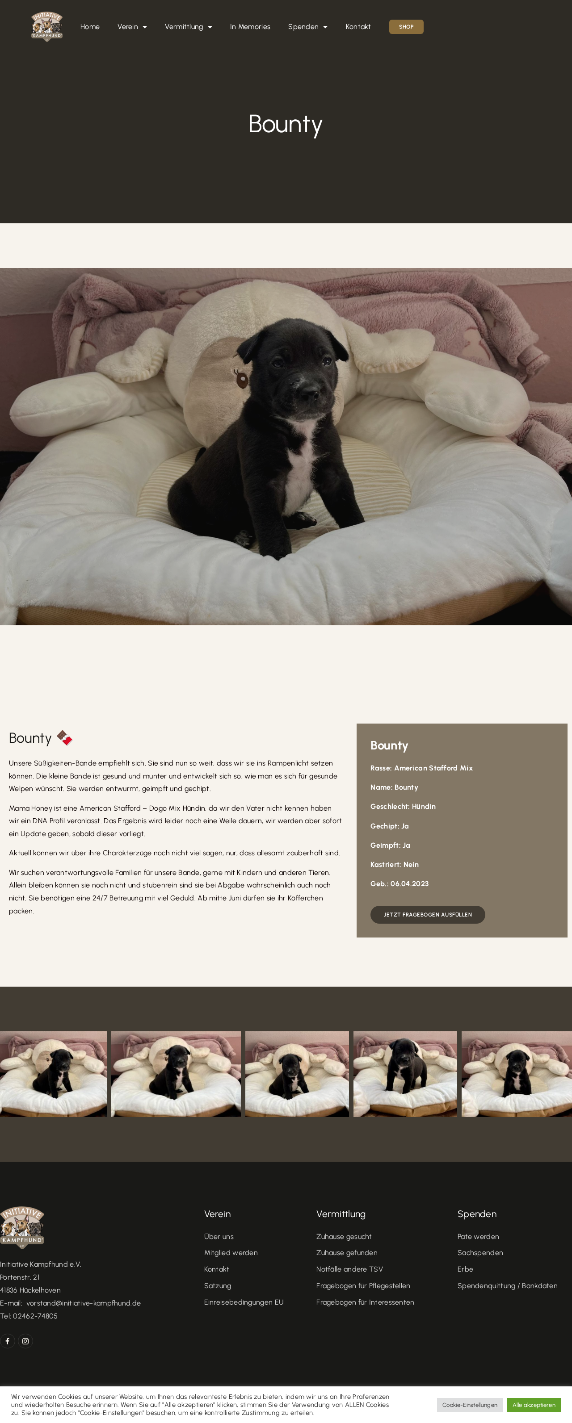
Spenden (303, 26)
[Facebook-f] (7, 1341)
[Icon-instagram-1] (25, 1341)
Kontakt (358, 26)
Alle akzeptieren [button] (534, 1405)
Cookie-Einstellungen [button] (469, 1405)
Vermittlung (184, 26)
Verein (128, 26)
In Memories (250, 26)
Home (90, 26)
